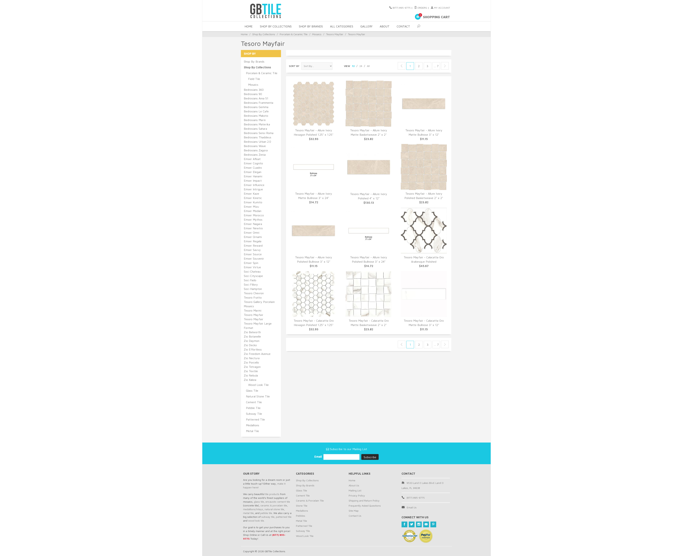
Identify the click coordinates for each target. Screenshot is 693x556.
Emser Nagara (253, 224)
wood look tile (256, 520)
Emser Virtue (252, 267)
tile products (272, 494)
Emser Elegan (252, 172)
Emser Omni (251, 232)
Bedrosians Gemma (256, 107)
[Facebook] (404, 524)
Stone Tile (301, 505)
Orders (422, 7)
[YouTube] (426, 524)
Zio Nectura (252, 358)
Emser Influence (254, 185)
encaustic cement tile (277, 501)
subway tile (267, 516)
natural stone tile (274, 509)
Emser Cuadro (253, 167)
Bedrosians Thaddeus (257, 137)
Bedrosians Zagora (256, 150)
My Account (441, 7)
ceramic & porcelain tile (273, 505)
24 (360, 65)
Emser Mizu (251, 206)
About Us (354, 485)
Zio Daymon (251, 340)
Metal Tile (252, 431)
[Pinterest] (433, 524)
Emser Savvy (252, 249)
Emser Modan (252, 211)
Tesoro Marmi (252, 310)
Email (318, 456)
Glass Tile (252, 390)
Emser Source (253, 254)
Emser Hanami (253, 176)
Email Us (412, 507)
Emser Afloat (252, 159)
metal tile (248, 513)
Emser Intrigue (253, 189)
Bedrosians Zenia (255, 154)
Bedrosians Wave (255, 146)
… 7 (436, 66)
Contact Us (355, 515)
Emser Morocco (254, 215)
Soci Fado (250, 280)
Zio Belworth (252, 332)
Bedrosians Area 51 (256, 98)
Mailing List (355, 490)
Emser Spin (251, 262)
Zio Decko (250, 345)
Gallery (366, 26)
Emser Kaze (251, 193)
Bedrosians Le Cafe (256, 111)
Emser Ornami (253, 236)
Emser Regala (252, 241)
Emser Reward (253, 245)
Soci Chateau (252, 271)
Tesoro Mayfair (334, 34)
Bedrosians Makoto (256, 115)
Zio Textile (251, 371)
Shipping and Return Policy (364, 500)
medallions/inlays (253, 509)
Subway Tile (254, 413)
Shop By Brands (311, 26)
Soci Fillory (251, 284)
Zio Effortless (253, 349)
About (384, 26)
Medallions (252, 425)
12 (353, 65)
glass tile (259, 501)
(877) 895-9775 (402, 7)
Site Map (354, 510)
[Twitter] (412, 524)
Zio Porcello (251, 362)
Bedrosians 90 (253, 94)
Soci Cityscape (253, 275)
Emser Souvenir (254, 258)
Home (249, 26)
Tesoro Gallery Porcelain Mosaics (259, 304)
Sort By (294, 65)
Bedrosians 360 (254, 89)
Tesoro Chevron (254, 293)
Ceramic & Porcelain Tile (310, 500)
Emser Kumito (253, 202)
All (368, 65)
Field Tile (254, 78)
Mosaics (316, 34)
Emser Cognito (253, 163)
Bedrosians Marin (255, 120)
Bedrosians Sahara (255, 128)
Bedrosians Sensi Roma (258, 133)
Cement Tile (254, 402)
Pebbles (300, 515)
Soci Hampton (253, 288)
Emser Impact (253, 180)
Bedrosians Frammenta (258, 102)
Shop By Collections (276, 26)
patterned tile (283, 516)
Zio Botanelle (252, 336)
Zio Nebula (251, 375)
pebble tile (266, 513)
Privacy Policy (357, 495)
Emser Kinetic (253, 198)
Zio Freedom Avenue (257, 353)
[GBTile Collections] (276, 10)
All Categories (341, 26)
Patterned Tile (255, 419)
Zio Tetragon (252, 366)
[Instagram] (419, 524)
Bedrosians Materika (257, 124)
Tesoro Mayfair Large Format (258, 325)
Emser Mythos (253, 219)
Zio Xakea (250, 379)
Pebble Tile (253, 408)
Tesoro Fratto (253, 297)
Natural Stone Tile (258, 396)
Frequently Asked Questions (365, 505)
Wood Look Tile (258, 384)
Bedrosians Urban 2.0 (257, 141)
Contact (403, 26)
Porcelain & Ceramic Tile (294, 34)
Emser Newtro (253, 228)
